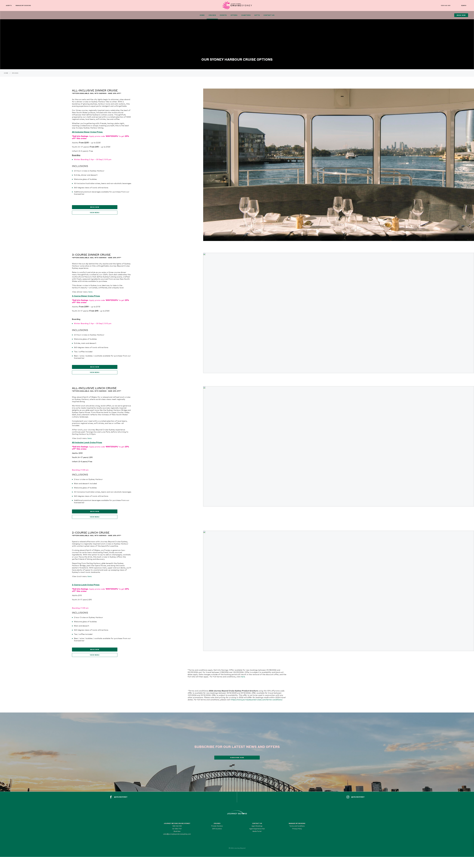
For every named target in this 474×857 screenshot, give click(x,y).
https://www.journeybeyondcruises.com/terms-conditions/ (256, 699)
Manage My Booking (23, 5)
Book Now (177, 831)
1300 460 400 (445, 5)
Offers (234, 15)
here (90, 292)
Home (202, 15)
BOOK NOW (94, 207)
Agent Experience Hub (257, 829)
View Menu (94, 212)
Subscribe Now (237, 757)
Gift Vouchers (217, 829)
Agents (9, 5)
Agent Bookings (257, 826)
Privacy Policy (297, 829)
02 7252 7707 (177, 829)
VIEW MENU (94, 372)
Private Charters (217, 826)
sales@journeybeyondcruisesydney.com (177, 834)
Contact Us (269, 15)
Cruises (212, 15)
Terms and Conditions (297, 826)
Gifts (257, 15)
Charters (245, 15)
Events (223, 15)
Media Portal (257, 831)
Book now (94, 511)
